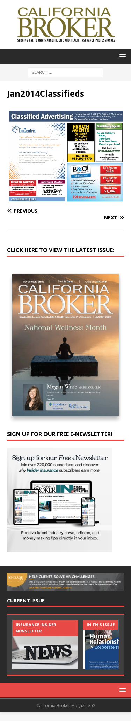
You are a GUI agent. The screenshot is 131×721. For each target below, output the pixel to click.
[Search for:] (65, 71)
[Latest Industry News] (45, 644)
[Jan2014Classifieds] (65, 197)
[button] (121, 56)
